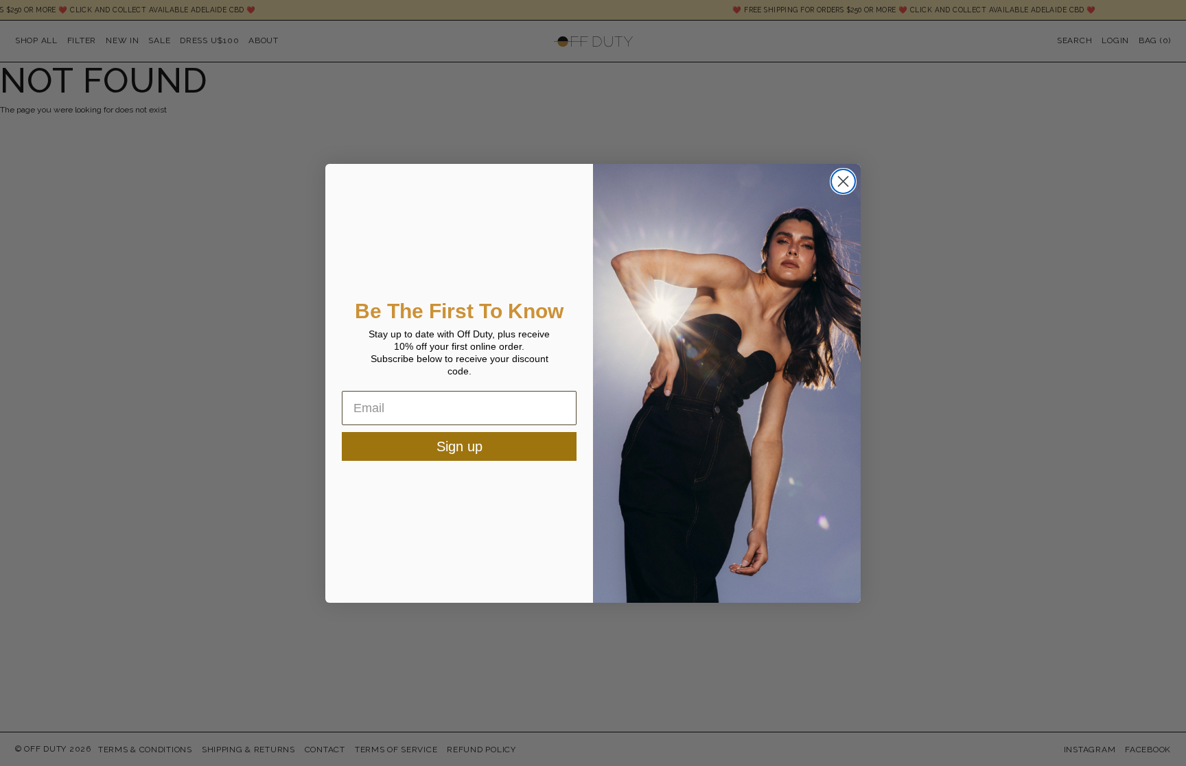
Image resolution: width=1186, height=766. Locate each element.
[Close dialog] (843, 181)
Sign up (459, 446)
